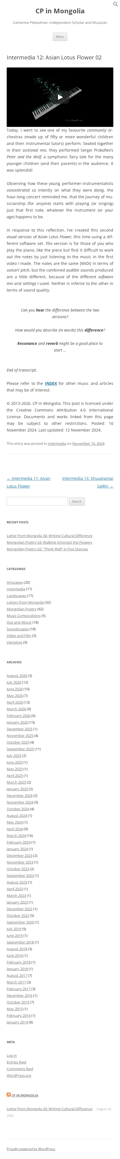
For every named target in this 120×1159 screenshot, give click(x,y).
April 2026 (15, 702)
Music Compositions (23, 615)
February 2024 (18, 842)
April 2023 (15, 888)
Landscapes (16, 595)
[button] (116, 5)
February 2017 (18, 988)
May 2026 (15, 695)
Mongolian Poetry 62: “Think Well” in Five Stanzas (47, 548)
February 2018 (18, 962)
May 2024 (15, 822)
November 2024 (20, 802)
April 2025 (15, 775)
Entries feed (16, 1062)
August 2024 (17, 815)
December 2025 (19, 728)
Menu (60, 36)
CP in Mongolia (60, 11)
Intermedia (57, 443)
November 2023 (20, 862)
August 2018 (17, 948)
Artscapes (15, 582)
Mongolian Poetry (22, 608)
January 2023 (17, 902)
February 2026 (18, 715)
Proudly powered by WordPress (31, 1149)
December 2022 (19, 908)
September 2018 (20, 942)
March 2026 (16, 708)
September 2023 (20, 875)
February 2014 (18, 1015)
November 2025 (20, 735)
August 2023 (17, 882)
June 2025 (15, 762)
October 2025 (18, 742)
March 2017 (16, 982)
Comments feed (20, 1068)
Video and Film (19, 635)
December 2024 (19, 795)
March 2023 (16, 895)
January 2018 (17, 968)
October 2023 (18, 868)
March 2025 (16, 782)
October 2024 (18, 808)
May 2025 (15, 768)
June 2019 (15, 935)
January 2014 (17, 1022)
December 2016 (19, 995)
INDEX (51, 383)
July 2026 (14, 682)
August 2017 (17, 975)
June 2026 (15, 688)
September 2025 (20, 748)
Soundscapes (18, 628)
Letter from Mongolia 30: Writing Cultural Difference (49, 535)
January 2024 (17, 848)
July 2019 (14, 928)
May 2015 (15, 1008)
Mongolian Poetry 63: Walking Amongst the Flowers (49, 542)
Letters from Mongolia (25, 602)
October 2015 (18, 1002)
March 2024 (16, 835)
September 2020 (20, 922)
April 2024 (15, 828)
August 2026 (17, 675)
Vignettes (14, 642)
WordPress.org (19, 1075)
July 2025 (14, 755)
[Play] (60, 97)
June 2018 (15, 955)
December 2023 (19, 855)
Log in (12, 1055)
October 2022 (18, 915)
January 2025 (17, 788)
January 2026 (17, 722)
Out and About (19, 622)
